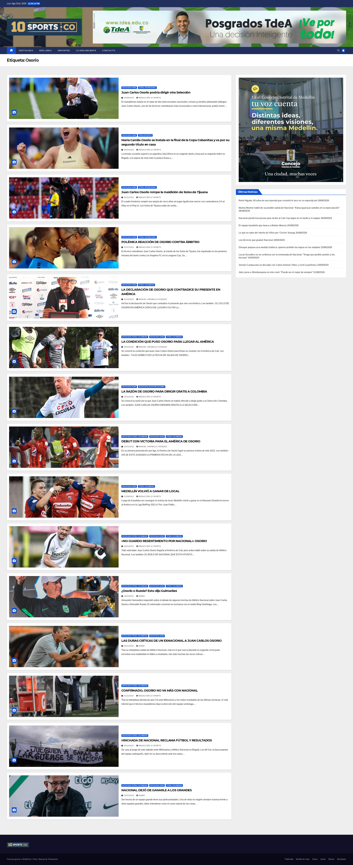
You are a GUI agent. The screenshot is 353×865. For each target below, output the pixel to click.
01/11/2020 (129, 696)
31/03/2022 (129, 299)
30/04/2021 (129, 546)
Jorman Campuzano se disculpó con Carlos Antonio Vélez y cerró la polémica (278, 265)
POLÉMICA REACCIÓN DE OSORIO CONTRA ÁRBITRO (160, 242)
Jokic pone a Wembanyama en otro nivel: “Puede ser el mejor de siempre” (276, 272)
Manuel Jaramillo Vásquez (153, 299)
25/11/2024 (129, 197)
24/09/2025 (129, 98)
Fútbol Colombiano (146, 285)
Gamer (315, 859)
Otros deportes (145, 135)
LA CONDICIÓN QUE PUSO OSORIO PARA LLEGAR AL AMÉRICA (167, 341)
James (323, 859)
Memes (331, 859)
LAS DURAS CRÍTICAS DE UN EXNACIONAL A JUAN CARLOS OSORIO (171, 641)
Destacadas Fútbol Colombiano (134, 337)
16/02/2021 (129, 596)
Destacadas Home (129, 87)
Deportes (64, 50)
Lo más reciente (86, 50)
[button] (338, 50)
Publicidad (289, 859)
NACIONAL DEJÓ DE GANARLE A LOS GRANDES (156, 790)
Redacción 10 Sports (150, 98)
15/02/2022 (129, 397)
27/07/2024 (129, 247)
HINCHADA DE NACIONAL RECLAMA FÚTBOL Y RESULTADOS (166, 740)
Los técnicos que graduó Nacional (256, 240)
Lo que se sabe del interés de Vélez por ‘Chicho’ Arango (267, 233)
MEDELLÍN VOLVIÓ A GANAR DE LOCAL (150, 491)
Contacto (108, 50)
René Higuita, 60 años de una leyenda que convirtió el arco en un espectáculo (278, 200)
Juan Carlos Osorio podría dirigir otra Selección (155, 92)
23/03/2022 (129, 347)
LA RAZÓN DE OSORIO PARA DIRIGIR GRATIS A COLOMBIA (164, 391)
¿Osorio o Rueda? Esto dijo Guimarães (149, 591)
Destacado (26, 50)
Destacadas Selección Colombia (152, 386)
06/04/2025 (129, 150)
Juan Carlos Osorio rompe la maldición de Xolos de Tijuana (164, 192)
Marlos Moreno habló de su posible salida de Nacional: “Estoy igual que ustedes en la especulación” (289, 208)
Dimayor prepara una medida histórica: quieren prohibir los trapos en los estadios (279, 247)
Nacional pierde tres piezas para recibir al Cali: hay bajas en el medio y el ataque (279, 218)
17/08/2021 (129, 496)
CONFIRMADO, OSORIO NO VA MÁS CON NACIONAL (159, 690)
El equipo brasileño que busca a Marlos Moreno (263, 225)
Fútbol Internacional (147, 87)
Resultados (341, 859)
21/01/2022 (129, 447)
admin (142, 596)
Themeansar (53, 859)
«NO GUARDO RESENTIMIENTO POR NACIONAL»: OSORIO (164, 541)
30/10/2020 (129, 746)
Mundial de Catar (302, 859)
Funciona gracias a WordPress (19, 859)
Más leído (45, 50)
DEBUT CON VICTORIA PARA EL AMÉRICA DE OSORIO (160, 441)
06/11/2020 (129, 646)
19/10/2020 (129, 795)
